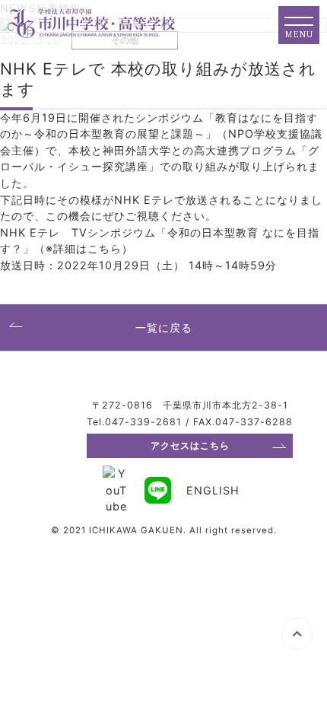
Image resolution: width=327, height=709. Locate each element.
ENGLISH (213, 490)
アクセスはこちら (190, 445)
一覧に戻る (163, 327)
